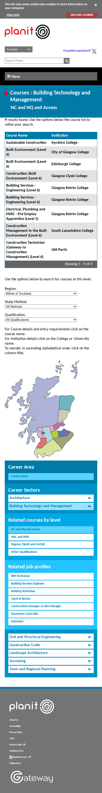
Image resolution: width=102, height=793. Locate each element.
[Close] (95, 5)
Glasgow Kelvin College (69, 188)
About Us (13, 720)
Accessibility (15, 726)
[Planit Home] (27, 42)
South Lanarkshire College (72, 231)
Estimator (17, 621)
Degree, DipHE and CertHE (28, 544)
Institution (59, 136)
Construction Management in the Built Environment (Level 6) (26, 231)
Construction (19, 476)
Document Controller (25, 613)
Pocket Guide (15, 745)
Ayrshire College (64, 143)
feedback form (16, 751)
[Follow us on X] (94, 51)
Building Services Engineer (28, 583)
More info (13, 15)
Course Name (17, 136)
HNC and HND (20, 537)
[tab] (51, 498)
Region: (10, 289)
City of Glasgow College (70, 152)
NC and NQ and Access (25, 529)
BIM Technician (20, 576)
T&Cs (11, 739)
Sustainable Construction (26, 143)
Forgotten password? (77, 51)
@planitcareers (20, 757)
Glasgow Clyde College (69, 176)
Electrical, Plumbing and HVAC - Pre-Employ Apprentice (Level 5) (25, 214)
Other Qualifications (24, 552)
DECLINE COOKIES (82, 15)
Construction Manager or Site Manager (36, 606)
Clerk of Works (20, 598)
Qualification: (15, 315)
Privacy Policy (16, 732)
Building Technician (23, 591)
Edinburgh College (66, 164)
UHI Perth (59, 250)
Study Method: (16, 302)
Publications (15, 763)
